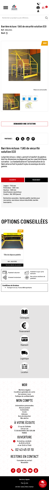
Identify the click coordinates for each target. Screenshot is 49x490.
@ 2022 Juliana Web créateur (24, 487)
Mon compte (24, 400)
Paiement (24, 345)
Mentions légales (24, 390)
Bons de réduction (24, 416)
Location (24, 372)
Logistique (24, 358)
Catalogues (24, 317)
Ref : (3, 30)
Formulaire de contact (24, 460)
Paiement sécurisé (13, 273)
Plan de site (24, 483)
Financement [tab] (36, 180)
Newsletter (24, 462)
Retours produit (24, 408)
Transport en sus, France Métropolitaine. (19, 288)
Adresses (24, 414)
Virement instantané (14, 277)
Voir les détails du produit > (14, 265)
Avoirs (24, 412)
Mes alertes (24, 418)
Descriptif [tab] (12, 180)
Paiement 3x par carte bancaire (37, 273)
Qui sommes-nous (24, 394)
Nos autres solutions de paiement (37, 277)
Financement (24, 331)
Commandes (24, 410)
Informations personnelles (24, 405)
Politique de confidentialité (24, 396)
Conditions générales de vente (24, 392)
